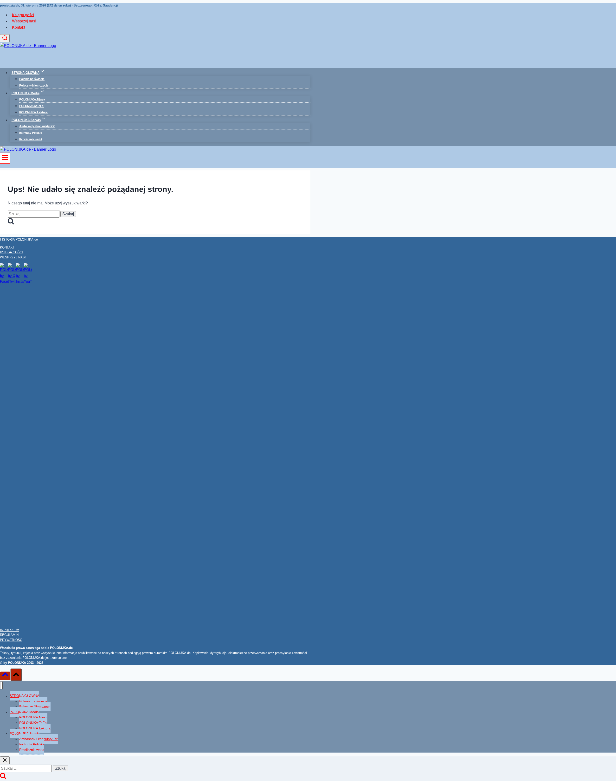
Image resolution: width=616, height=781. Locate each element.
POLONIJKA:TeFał (31, 106)
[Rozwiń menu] (5, 158)
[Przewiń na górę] (5, 676)
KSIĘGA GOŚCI (11, 252)
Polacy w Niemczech (33, 85)
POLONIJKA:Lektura (33, 112)
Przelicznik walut (30, 139)
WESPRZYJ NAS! (13, 257)
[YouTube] (28, 281)
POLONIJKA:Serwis (24, 733)
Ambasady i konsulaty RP (37, 126)
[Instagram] (20, 281)
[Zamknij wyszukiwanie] (5, 760)
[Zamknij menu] (1, 685)
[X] (12, 281)
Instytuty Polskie (30, 133)
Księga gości (23, 15)
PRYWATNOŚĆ (11, 640)
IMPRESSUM (9, 630)
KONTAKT (7, 247)
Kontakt (18, 27)
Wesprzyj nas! (24, 21)
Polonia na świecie (32, 79)
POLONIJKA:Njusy (32, 99)
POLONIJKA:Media (24, 712)
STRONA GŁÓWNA (24, 696)
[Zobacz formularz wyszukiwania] (5, 38)
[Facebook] (4, 281)
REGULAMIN (9, 635)
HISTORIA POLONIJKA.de (19, 239)
